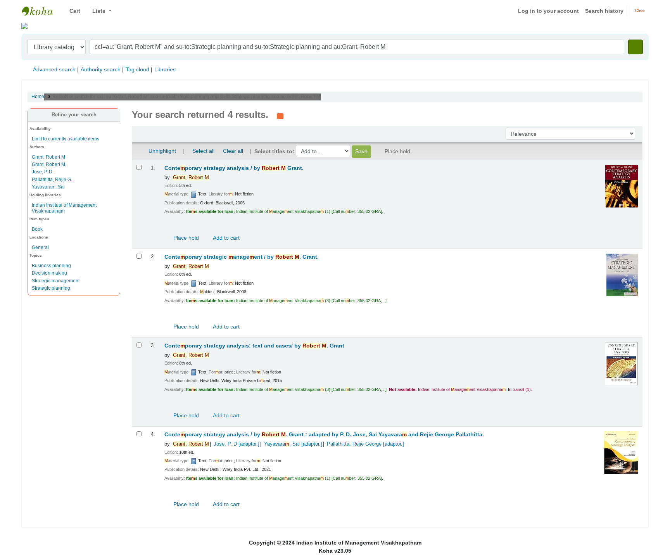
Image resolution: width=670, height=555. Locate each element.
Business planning (51, 265)
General (40, 247)
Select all (203, 151)
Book (37, 229)
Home (37, 96)
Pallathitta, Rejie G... (53, 179)
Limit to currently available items (65, 139)
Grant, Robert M (48, 157)
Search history (604, 11)
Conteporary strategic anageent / (241, 257)
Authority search (101, 69)
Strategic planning (51, 288)
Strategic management (55, 281)
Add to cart (226, 238)
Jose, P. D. (43, 172)
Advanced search (54, 69)
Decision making (49, 273)
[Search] (635, 47)
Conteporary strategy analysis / (234, 168)
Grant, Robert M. (49, 164)
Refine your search (74, 115)
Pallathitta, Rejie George (365, 444)
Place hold (185, 238)
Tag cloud (137, 69)
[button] (71, 11)
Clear (639, 10)
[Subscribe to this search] (280, 115)
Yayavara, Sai (293, 444)
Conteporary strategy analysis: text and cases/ (254, 346)
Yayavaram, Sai (48, 187)
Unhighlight (161, 151)
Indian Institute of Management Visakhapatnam (41, 11)
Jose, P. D (236, 444)
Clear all (233, 151)
